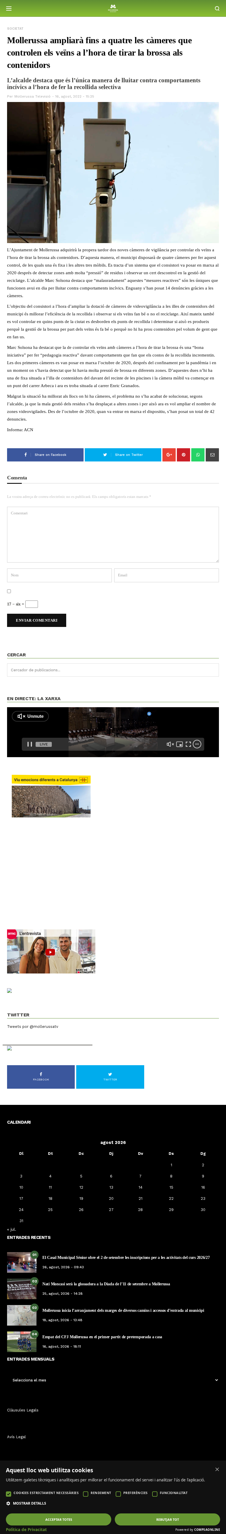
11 (50, 1187)
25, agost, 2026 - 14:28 (62, 1294)
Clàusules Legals (23, 1410)
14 (140, 1187)
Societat (15, 29)
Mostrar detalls (29, 1503)
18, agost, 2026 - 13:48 (62, 1320)
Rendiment (101, 1492)
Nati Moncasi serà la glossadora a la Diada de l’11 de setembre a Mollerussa (106, 1284)
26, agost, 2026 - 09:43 (63, 1267)
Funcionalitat (174, 1492)
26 (81, 1209)
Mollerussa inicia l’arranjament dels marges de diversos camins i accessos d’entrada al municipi (123, 1310)
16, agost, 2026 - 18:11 (61, 1346)
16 (203, 1187)
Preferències (135, 1492)
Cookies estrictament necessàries (46, 1492)
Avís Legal (16, 1437)
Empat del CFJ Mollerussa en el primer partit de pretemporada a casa (102, 1337)
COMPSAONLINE (207, 1530)
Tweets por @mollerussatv (32, 1026)
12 (81, 1187)
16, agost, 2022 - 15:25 (74, 96)
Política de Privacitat (26, 1529)
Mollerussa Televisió (32, 96)
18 (50, 1198)
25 (50, 1209)
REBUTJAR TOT (167, 1519)
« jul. (11, 1229)
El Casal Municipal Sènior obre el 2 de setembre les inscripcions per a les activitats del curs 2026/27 (126, 1257)
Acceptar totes (58, 1519)
